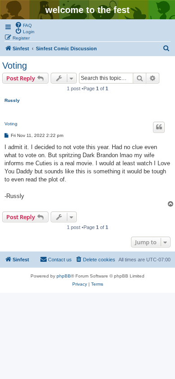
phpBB (64, 275)
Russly (12, 100)
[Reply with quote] (159, 127)
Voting (14, 66)
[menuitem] (23, 25)
